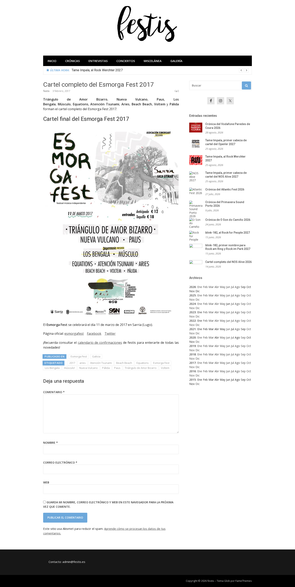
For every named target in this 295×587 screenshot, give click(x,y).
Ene (199, 287)
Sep (243, 295)
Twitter (110, 333)
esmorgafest (74, 333)
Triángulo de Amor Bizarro (141, 368)
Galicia (96, 356)
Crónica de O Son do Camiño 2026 (227, 219)
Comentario (54, 392)
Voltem (165, 368)
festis (46, 91)
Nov (192, 299)
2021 (192, 329)
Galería (176, 61)
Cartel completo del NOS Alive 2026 (228, 261)
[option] (160, 70)
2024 (192, 304)
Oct (248, 295)
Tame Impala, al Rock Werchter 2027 (97, 70)
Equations (142, 363)
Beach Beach (124, 363)
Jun (228, 287)
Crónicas (72, 61)
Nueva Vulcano (88, 368)
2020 (192, 337)
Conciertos (125, 61)
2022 (192, 320)
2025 (192, 295)
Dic (197, 299)
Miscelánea (153, 61)
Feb (205, 287)
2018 (192, 354)
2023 (192, 312)
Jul (232, 287)
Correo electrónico (60, 462)
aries (82, 363)
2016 (192, 371)
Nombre (50, 443)
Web (46, 482)
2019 (192, 346)
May (222, 287)
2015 (192, 379)
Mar (211, 287)
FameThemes (243, 581)
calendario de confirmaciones (100, 342)
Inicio (52, 61)
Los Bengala (52, 368)
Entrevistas (98, 61)
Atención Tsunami (101, 363)
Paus (117, 368)
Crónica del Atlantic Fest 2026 (224, 189)
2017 (72, 363)
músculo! (69, 368)
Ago (237, 287)
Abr (217, 287)
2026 (192, 287)
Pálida (106, 368)
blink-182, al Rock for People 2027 (227, 232)
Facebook (94, 333)
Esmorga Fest (79, 356)
